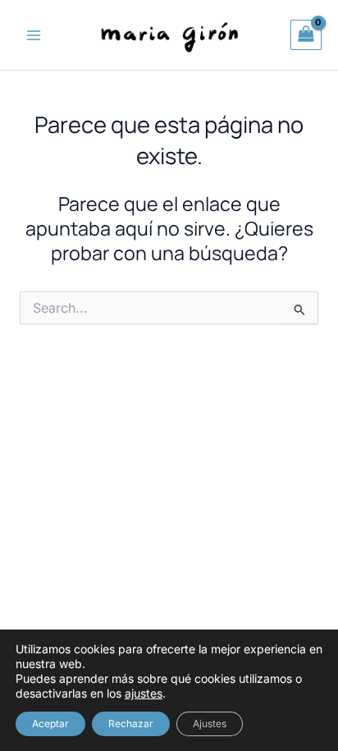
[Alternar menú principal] (33, 35)
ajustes (143, 693)
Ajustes (209, 723)
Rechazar (130, 723)
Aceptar (50, 723)
